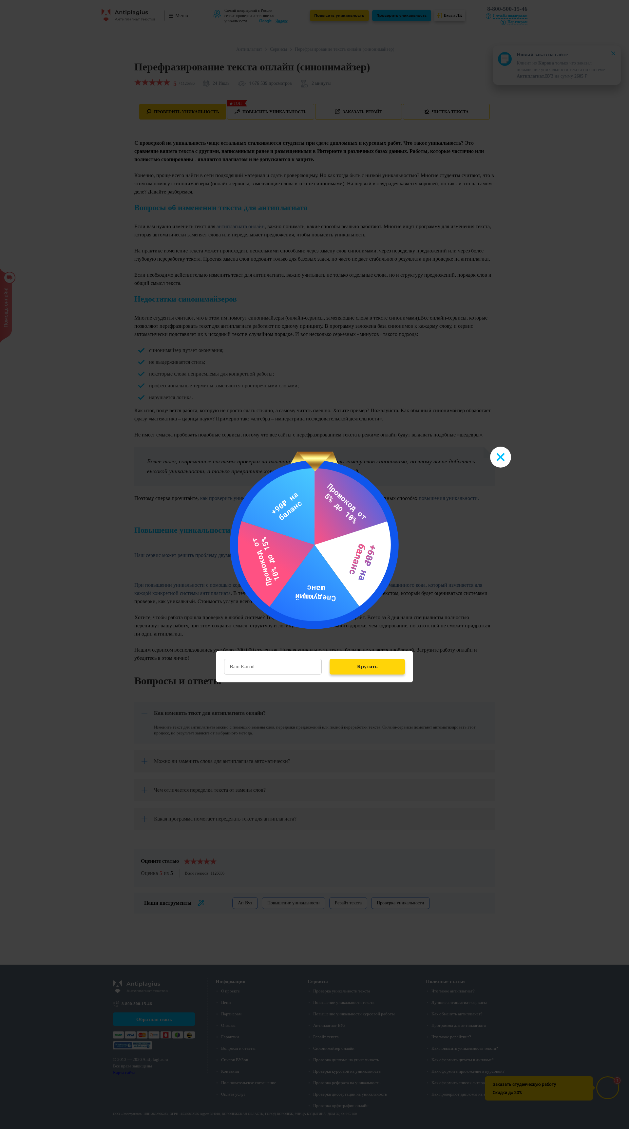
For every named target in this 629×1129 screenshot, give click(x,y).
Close (500, 457)
